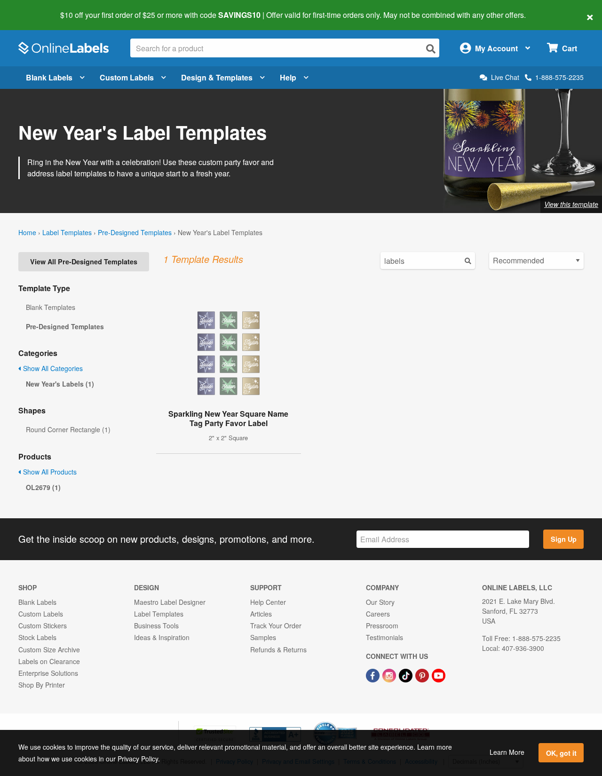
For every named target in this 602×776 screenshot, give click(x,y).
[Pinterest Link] (423, 674)
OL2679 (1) (43, 487)
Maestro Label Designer (170, 602)
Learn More (507, 752)
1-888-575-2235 (559, 77)
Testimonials (384, 637)
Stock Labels (37, 637)
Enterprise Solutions (48, 673)
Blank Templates (50, 307)
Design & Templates (217, 77)
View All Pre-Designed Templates (83, 261)
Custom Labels (127, 77)
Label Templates (67, 232)
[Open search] (430, 48)
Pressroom (382, 625)
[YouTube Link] (438, 674)
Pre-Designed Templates (135, 232)
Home (27, 232)
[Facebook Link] (373, 674)
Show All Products (49, 471)
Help (288, 77)
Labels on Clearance (49, 661)
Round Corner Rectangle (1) (68, 429)
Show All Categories (52, 368)
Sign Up (564, 539)
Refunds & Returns (278, 649)
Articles (261, 613)
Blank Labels (49, 77)
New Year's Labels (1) (60, 383)
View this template (571, 204)
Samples (263, 637)
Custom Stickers (42, 625)
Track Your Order (275, 625)
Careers (378, 613)
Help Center (268, 602)
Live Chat (505, 77)
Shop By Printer (41, 684)
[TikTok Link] (406, 674)
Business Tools (156, 625)
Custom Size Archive (49, 649)
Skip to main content (34, 8)
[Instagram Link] (390, 674)
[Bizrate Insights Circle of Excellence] (353, 722)
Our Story (380, 602)
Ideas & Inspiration (162, 637)
